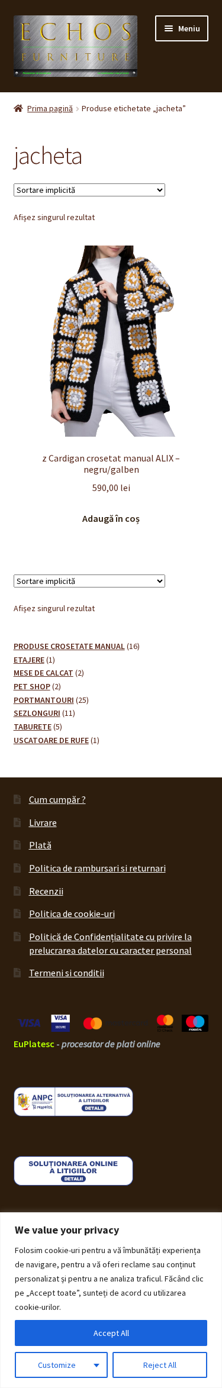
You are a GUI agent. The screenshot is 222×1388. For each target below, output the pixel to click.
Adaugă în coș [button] (111, 518)
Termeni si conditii (66, 973)
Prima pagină (50, 108)
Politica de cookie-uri (72, 913)
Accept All (111, 1333)
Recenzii (46, 891)
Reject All (159, 1365)
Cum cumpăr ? (57, 799)
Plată (40, 845)
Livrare (43, 822)
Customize (57, 1365)
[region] (111, 1300)
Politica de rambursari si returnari (97, 868)
